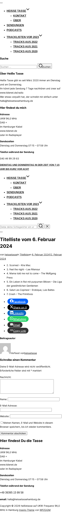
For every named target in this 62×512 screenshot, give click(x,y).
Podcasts (14, 30)
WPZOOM (45, 509)
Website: (4, 416)
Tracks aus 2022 (25, 42)
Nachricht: (5, 377)
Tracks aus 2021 (25, 46)
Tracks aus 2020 (25, 51)
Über (17, 20)
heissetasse (11, 254)
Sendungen (15, 25)
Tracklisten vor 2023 (23, 37)
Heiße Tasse (16, 11)
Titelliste (24, 254)
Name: (3, 399)
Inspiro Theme (26, 509)
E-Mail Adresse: (8, 405)
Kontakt (19, 15)
